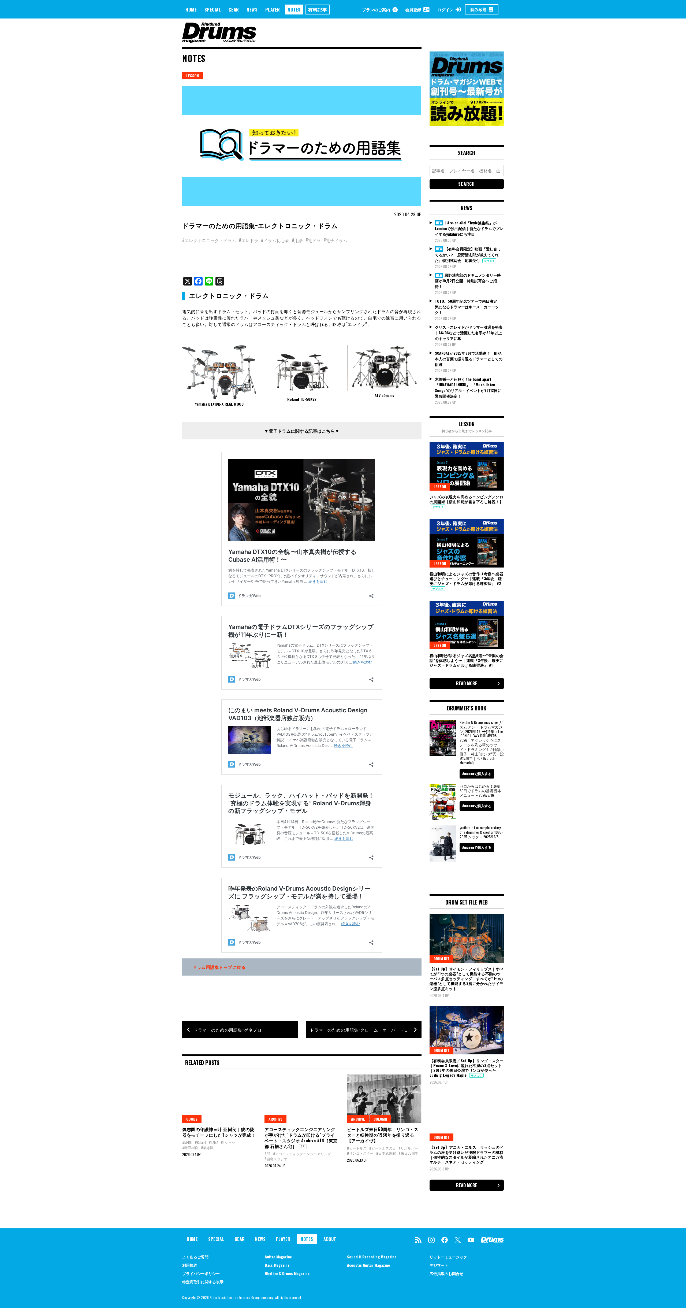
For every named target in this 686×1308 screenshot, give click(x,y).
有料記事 (317, 9)
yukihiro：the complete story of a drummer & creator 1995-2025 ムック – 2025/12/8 (481, 832)
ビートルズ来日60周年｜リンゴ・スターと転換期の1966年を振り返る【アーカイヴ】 (383, 1135)
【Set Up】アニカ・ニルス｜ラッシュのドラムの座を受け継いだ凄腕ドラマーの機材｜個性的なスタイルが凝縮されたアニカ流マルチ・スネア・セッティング (467, 1154)
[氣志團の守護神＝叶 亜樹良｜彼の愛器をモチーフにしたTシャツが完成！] (219, 1098)
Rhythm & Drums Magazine (287, 1273)
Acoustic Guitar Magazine (368, 1265)
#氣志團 (207, 1147)
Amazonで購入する (476, 773)
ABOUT (329, 1239)
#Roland (200, 1142)
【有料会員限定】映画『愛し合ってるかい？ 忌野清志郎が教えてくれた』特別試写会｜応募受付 (468, 254)
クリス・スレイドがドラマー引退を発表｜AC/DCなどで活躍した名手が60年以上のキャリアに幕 (468, 332)
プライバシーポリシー (201, 1273)
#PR (267, 1153)
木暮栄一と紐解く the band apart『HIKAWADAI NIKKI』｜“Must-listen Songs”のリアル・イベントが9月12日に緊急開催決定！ (468, 387)
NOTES (294, 9)
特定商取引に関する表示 (202, 1281)
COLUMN (380, 1119)
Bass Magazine (277, 1265)
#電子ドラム (335, 240)
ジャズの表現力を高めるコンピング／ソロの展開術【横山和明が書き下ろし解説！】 (467, 499)
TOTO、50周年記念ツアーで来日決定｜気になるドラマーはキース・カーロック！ (468, 306)
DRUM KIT (441, 958)
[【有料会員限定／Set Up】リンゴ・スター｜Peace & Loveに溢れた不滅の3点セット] (467, 1030)
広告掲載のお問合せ (446, 1273)
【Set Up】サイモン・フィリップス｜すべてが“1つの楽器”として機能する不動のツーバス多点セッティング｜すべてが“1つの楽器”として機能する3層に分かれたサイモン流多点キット (467, 978)
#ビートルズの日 (382, 1148)
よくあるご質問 (195, 1256)
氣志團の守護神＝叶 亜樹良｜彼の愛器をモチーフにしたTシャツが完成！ (219, 1132)
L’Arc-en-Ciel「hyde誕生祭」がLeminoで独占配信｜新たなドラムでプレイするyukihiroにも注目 (469, 228)
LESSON (192, 75)
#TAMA (213, 1142)
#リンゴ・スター (360, 1153)
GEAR (234, 9)
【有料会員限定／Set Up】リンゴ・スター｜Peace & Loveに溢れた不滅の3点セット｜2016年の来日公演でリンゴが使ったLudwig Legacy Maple (467, 1068)
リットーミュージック (448, 1256)
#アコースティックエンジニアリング (302, 1153)
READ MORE (466, 683)
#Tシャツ (228, 1142)
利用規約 (189, 1265)
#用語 (297, 240)
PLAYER (272, 9)
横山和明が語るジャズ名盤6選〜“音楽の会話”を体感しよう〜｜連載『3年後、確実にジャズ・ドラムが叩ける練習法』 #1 (467, 660)
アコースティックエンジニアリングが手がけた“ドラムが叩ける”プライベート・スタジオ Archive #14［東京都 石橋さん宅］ (301, 1137)
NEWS (252, 9)
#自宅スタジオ (276, 1158)
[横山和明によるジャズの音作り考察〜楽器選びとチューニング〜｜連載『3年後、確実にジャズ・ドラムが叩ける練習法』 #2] (467, 543)
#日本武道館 (386, 1153)
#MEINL (187, 1142)
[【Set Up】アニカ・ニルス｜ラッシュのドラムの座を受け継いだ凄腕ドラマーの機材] (467, 1117)
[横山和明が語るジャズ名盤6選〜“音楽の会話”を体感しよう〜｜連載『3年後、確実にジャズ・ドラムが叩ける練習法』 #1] (467, 625)
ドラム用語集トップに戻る (218, 967)
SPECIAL (212, 9)
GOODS (191, 1119)
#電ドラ (313, 240)
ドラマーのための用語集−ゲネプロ (227, 1030)
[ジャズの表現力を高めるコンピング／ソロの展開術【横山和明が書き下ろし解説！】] (467, 466)
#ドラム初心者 (275, 240)
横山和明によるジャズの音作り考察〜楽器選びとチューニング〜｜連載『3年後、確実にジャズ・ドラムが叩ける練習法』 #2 (467, 578)
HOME (191, 9)
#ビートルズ (357, 1148)
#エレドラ (248, 240)
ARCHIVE (275, 1119)
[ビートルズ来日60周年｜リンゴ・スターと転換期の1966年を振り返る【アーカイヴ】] (384, 1098)
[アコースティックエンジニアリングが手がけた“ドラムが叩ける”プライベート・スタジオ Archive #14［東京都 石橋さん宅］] (301, 1098)
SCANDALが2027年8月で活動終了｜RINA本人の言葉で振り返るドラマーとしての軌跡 (468, 358)
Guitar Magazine (278, 1256)
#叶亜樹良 (190, 1147)
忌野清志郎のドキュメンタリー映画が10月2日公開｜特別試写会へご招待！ (468, 280)
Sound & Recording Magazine (371, 1256)
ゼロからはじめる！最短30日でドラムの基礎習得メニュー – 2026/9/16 (480, 790)
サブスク (489, 261)
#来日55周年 (408, 1153)
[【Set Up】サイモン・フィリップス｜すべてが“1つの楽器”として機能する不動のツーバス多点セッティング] (467, 938)
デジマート (439, 1265)
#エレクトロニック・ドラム (209, 240)
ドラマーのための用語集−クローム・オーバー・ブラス (364, 1030)
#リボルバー (408, 1148)
